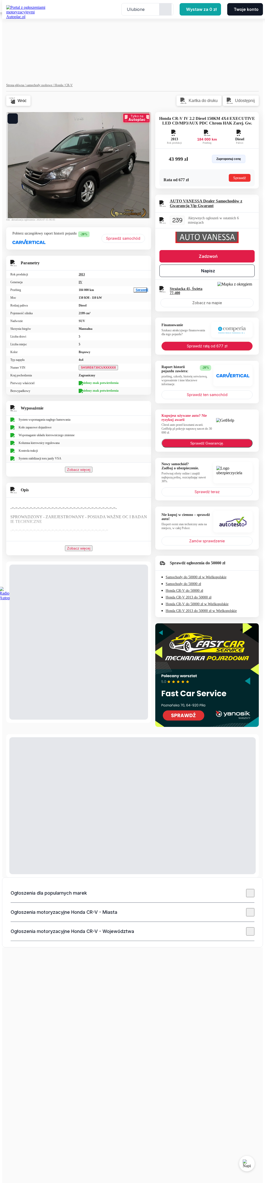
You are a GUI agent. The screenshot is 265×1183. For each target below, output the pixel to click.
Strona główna (16, 85)
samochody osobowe (40, 85)
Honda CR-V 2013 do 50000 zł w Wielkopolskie (201, 611)
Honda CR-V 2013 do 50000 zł (188, 597)
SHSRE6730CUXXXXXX (98, 367)
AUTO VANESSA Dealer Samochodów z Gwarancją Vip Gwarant (206, 203)
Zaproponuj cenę (228, 159)
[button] (132, 893)
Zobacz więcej (78, 470)
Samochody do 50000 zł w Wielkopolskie (196, 577)
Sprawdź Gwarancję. (207, 443)
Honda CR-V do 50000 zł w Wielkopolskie (197, 604)
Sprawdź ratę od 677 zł (207, 346)
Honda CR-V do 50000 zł (184, 591)
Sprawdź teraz (207, 492)
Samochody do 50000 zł (183, 584)
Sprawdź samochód (123, 238)
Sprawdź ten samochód (207, 394)
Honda (60, 85)
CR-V (69, 85)
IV (80, 282)
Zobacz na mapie (207, 303)
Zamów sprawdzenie (207, 541)
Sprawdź (141, 290)
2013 (82, 274)
